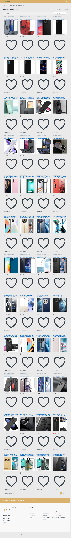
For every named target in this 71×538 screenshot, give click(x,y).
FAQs (56, 511)
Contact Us (32, 515)
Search (66, 1)
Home (4, 5)
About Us (32, 513)
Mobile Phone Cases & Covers (9, 16)
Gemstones (45, 511)
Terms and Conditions (59, 515)
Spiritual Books (46, 513)
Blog (31, 517)
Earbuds (44, 519)
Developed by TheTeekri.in (21, 534)
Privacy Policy (58, 513)
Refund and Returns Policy (60, 517)
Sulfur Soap (45, 515)
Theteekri (6, 534)
